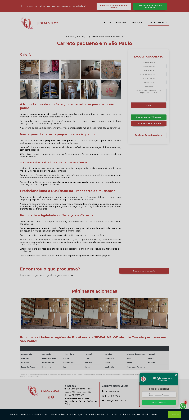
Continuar (175, 414)
